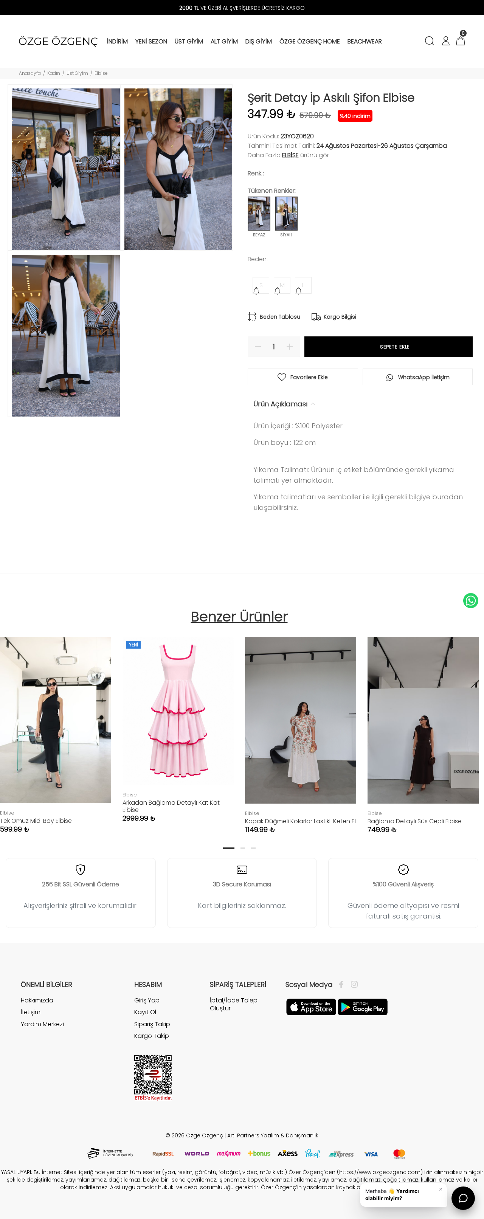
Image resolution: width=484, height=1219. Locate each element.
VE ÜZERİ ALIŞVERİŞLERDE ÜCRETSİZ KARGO (242, 8)
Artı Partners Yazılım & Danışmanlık (272, 1135)
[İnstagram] (352, 984)
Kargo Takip (151, 1036)
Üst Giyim (77, 73)
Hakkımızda (37, 1000)
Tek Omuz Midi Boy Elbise (36, 820)
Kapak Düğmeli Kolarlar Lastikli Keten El (300, 821)
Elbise (101, 73)
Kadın (53, 73)
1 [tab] (228, 848)
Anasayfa (30, 73)
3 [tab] (253, 848)
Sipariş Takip (152, 1024)
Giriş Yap (147, 1000)
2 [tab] (242, 848)
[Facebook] (343, 984)
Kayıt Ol (145, 1012)
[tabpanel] (178, 722)
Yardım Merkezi (42, 1024)
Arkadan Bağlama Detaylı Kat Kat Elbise (171, 806)
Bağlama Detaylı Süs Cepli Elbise (415, 821)
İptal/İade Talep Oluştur (234, 1004)
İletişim (30, 1012)
